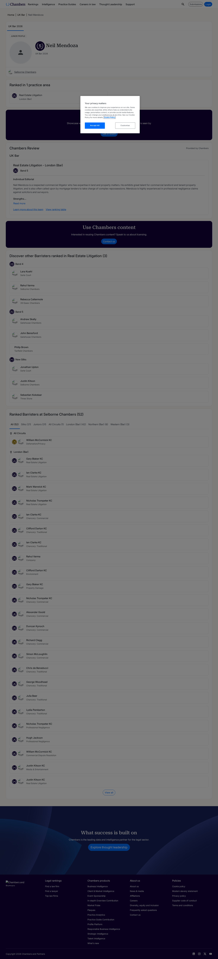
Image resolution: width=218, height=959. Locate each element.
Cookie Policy (109, 117)
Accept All (95, 125)
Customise (125, 125)
